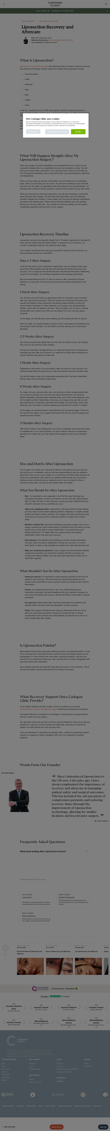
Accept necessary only (57, 132)
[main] (56, 125)
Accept (78, 132)
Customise (33, 131)
